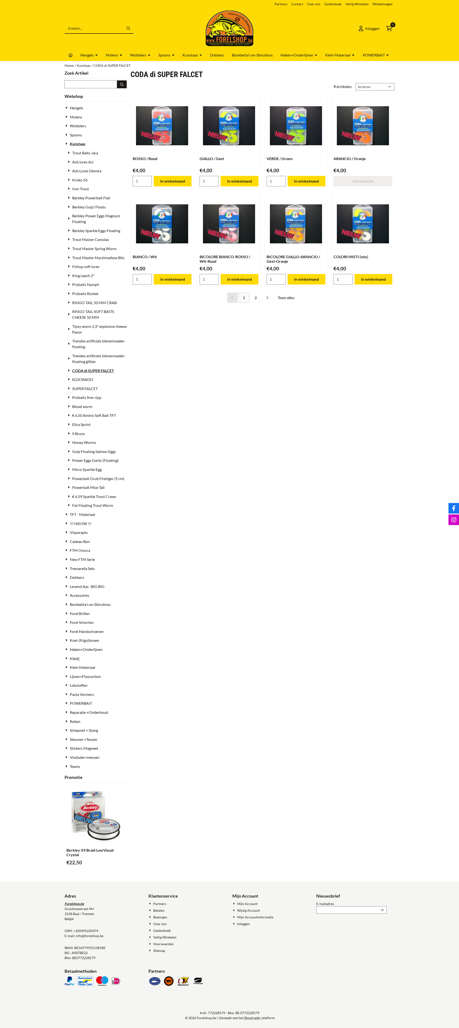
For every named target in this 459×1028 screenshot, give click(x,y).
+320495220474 (85, 931)
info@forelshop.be (89, 936)
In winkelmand (172, 181)
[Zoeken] (122, 84)
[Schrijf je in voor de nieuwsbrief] (382, 910)
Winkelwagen (382, 4)
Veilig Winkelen (357, 4)
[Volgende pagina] (267, 297)
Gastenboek (333, 4)
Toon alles (286, 297)
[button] (369, 28)
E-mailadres (351, 903)
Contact (297, 4)
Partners (280, 4)
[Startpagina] (70, 55)
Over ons (313, 4)
